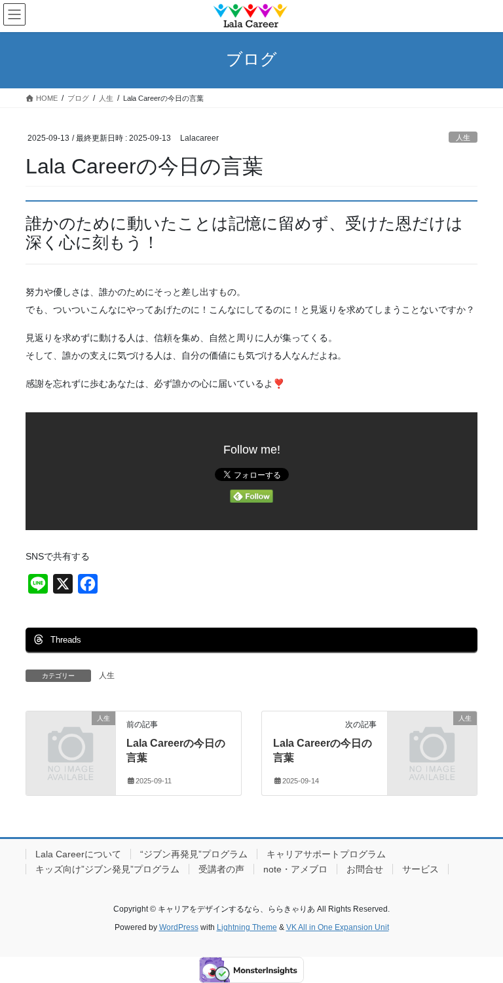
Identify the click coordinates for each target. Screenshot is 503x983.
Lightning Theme (247, 927)
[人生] (70, 737)
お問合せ (364, 869)
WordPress (178, 927)
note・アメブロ (295, 869)
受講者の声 (221, 869)
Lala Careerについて (78, 854)
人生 (463, 137)
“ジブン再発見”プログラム (194, 854)
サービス (420, 869)
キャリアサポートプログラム (326, 854)
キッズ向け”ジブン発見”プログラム (107, 869)
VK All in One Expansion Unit (337, 927)
